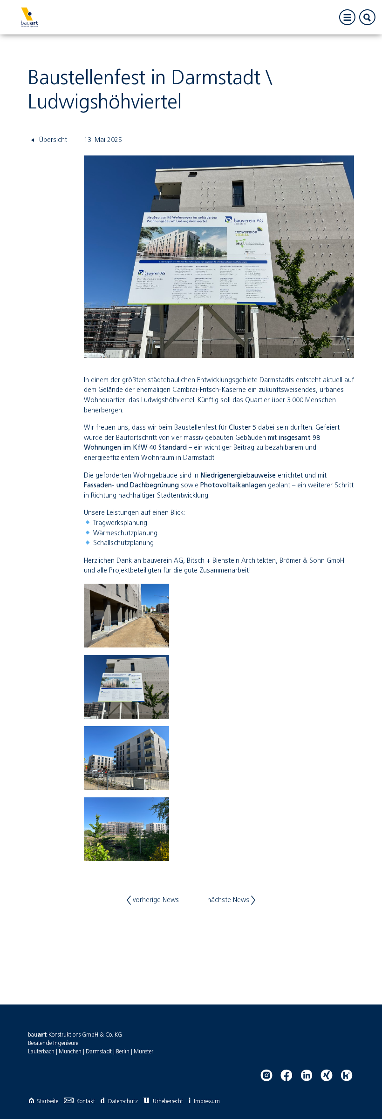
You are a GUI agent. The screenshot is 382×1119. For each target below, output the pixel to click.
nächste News (229, 900)
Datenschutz (122, 1102)
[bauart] (29, 17)
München (70, 1052)
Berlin (123, 1052)
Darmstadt (99, 1052)
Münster (143, 1052)
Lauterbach (41, 1052)
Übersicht (52, 140)
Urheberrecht (168, 1102)
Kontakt (85, 1102)
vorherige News (155, 900)
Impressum (207, 1102)
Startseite (47, 1102)
